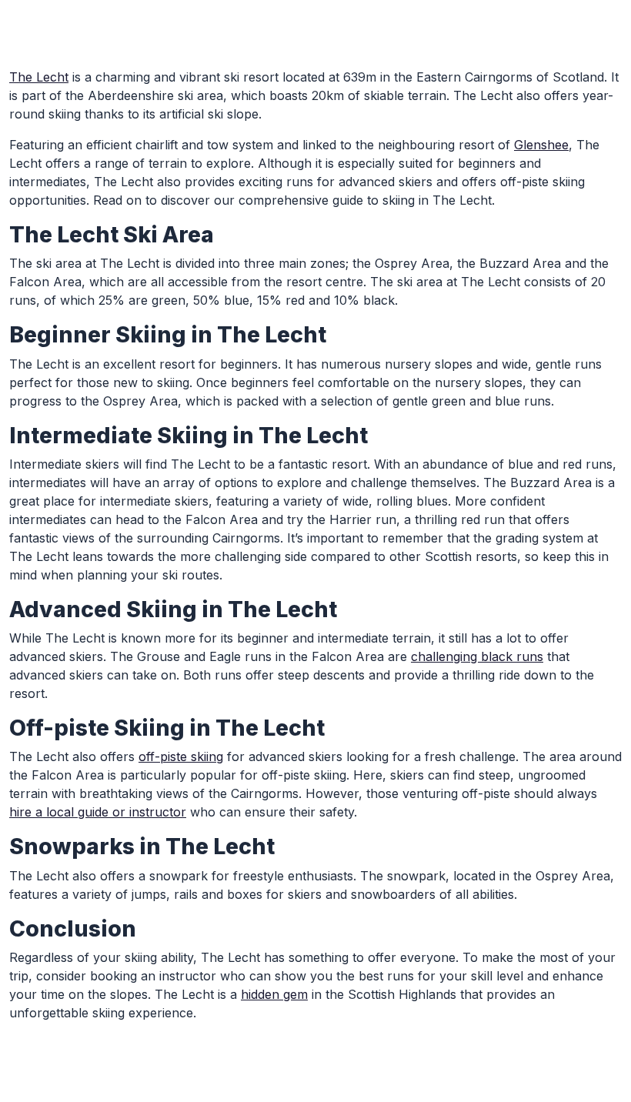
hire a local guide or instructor (97, 812)
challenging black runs (477, 656)
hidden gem (274, 994)
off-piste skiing (181, 756)
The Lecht (38, 77)
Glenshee (541, 144)
